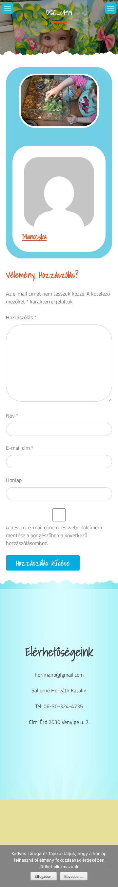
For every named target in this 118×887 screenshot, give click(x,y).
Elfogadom (43, 876)
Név (12, 416)
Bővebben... (73, 876)
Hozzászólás (21, 317)
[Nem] (110, 866)
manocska (34, 236)
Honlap (14, 480)
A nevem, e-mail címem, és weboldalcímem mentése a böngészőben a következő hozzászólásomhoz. (54, 535)
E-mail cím (19, 448)
